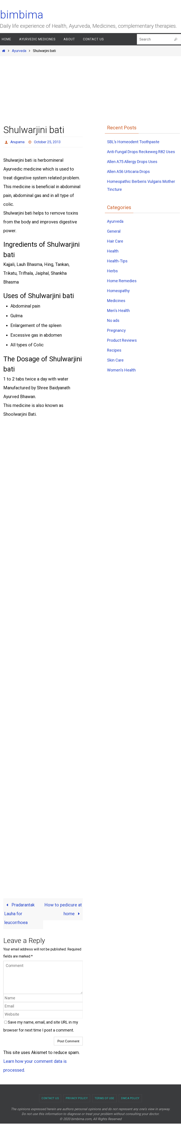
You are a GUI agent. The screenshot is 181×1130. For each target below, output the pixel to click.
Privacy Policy (77, 1096)
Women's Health (121, 370)
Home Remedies (122, 280)
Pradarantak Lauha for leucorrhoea (19, 912)
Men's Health (118, 310)
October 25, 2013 (47, 141)
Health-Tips (117, 261)
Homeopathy (118, 290)
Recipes (114, 350)
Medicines (116, 300)
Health (113, 251)
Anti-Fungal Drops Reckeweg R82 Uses (141, 151)
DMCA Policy (130, 1096)
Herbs (112, 271)
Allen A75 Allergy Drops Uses (132, 161)
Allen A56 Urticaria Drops (128, 171)
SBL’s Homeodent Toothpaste (133, 141)
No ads (113, 320)
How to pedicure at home (63, 908)
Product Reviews (122, 340)
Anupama (17, 141)
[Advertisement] (90, 88)
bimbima (21, 14)
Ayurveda (19, 51)
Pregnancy (116, 330)
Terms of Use (104, 1096)
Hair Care (115, 241)
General (114, 231)
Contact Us (50, 1096)
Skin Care (115, 360)
